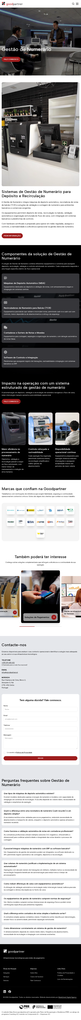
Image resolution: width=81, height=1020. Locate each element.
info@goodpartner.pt (10, 672)
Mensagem (8, 735)
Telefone (7, 725)
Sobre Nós (34, 973)
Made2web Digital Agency (67, 997)
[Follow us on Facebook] (9, 991)
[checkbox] (4, 752)
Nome (6, 706)
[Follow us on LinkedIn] (4, 991)
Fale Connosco (35, 980)
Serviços (6, 977)
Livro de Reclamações (65, 979)
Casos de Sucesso (36, 977)
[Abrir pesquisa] (73, 4)
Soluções (6, 973)
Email (6, 715)
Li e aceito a (19, 752)
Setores (6, 980)
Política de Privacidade (24, 752)
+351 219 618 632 (8, 663)
